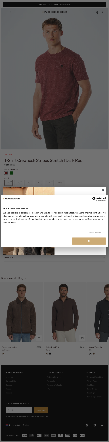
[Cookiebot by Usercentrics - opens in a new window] (94, 199)
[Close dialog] (103, 190)
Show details (95, 232)
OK (89, 241)
